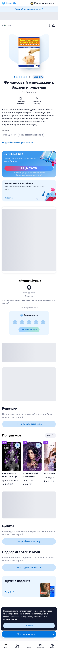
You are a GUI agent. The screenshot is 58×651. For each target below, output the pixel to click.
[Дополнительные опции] (53, 634)
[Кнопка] (17, 445)
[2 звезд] (19, 77)
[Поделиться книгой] (54, 25)
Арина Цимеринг (10, 480)
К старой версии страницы (27, 9)
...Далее (13, 619)
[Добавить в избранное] (49, 25)
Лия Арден (49, 478)
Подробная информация (16, 142)
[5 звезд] (26, 77)
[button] (28, 52)
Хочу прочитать (26, 634)
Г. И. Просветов (29, 92)
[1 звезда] (17, 77)
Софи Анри (28, 480)
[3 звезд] (22, 77)
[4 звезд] (24, 77)
